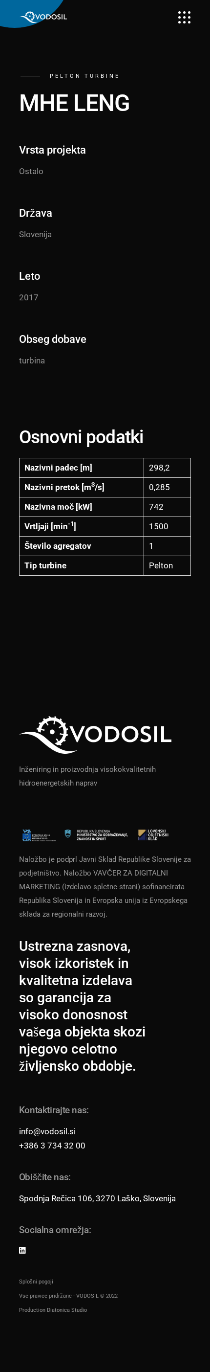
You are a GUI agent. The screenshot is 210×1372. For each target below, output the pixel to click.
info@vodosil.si (47, 1131)
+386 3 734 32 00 (52, 1145)
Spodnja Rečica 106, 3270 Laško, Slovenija (97, 1198)
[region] (105, 1302)
